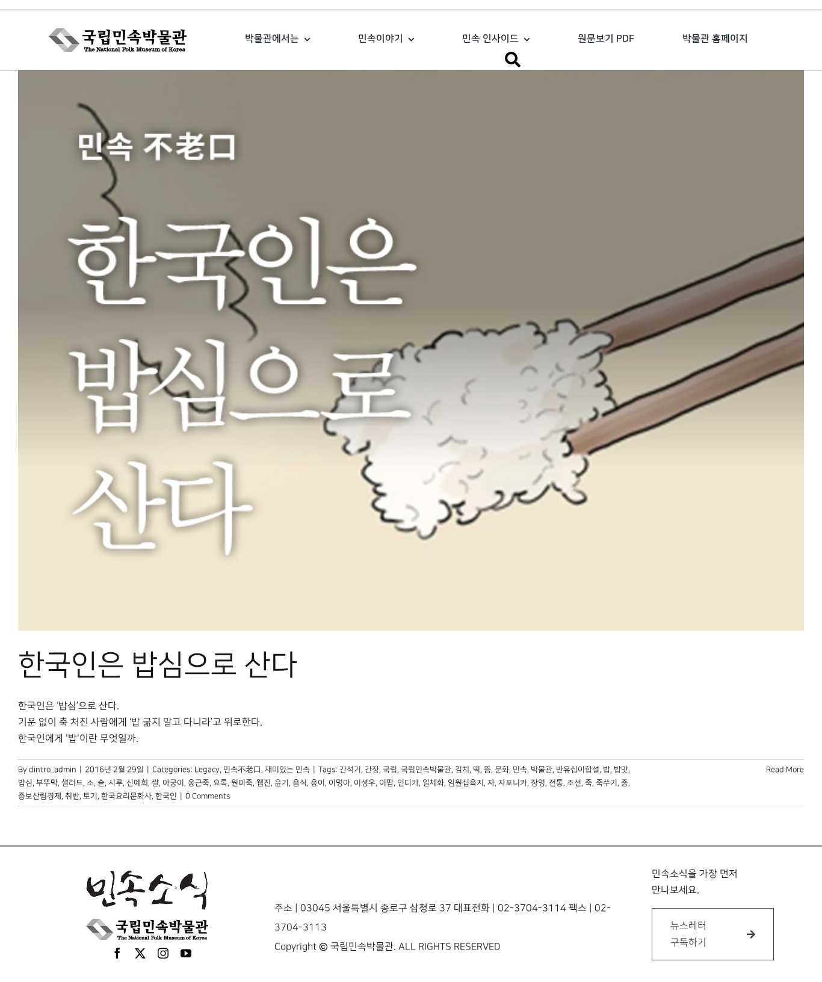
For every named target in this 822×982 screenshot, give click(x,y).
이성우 (364, 783)
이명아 (339, 783)
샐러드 (72, 783)
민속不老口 (242, 769)
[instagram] (163, 953)
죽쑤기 (606, 783)
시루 (115, 783)
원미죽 (242, 783)
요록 (220, 783)
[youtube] (186, 953)
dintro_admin (52, 769)
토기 (90, 796)
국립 (390, 769)
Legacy (207, 769)
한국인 (166, 796)
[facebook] (117, 953)
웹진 (263, 783)
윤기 (281, 783)
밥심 (25, 783)
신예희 (137, 783)
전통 (556, 783)
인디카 (408, 783)
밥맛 (621, 769)
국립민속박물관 (426, 769)
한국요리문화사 (126, 796)
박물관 (541, 769)
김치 (462, 769)
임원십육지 (466, 783)
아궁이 (173, 783)
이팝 (386, 783)
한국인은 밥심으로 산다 (157, 665)
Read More (785, 769)
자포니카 (512, 783)
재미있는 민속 (287, 769)
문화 (502, 769)
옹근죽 (198, 783)
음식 (299, 783)
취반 (72, 796)
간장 (372, 769)
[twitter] (140, 953)
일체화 (433, 783)
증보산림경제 (39, 796)
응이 (318, 783)
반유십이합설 (577, 769)
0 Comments (207, 796)
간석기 (350, 769)
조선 (574, 783)
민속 (520, 769)
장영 (538, 783)
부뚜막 (47, 783)
